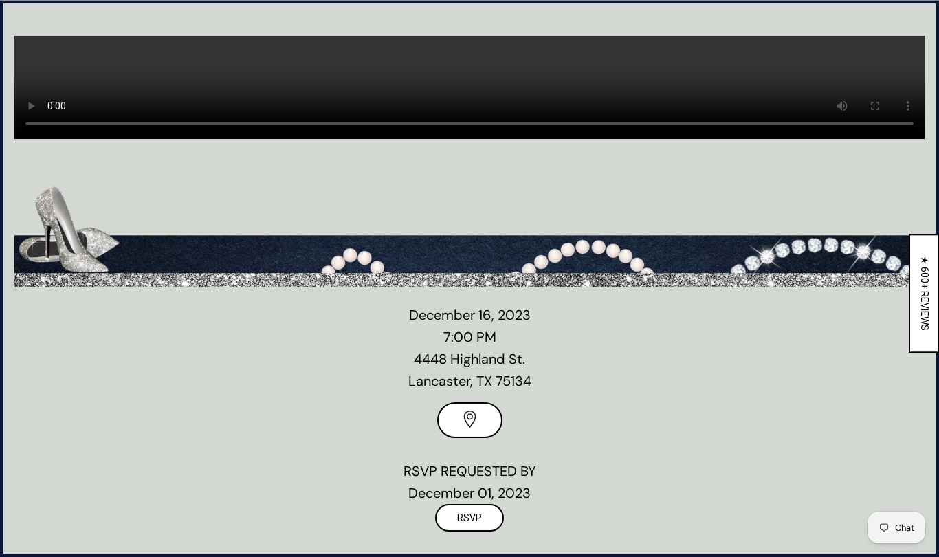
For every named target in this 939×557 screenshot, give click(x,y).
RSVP (469, 517)
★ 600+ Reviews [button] (924, 293)
